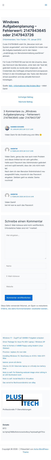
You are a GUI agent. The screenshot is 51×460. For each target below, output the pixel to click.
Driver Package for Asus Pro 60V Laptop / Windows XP (24, 342)
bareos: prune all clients (12, 362)
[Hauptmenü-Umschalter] (46, 5)
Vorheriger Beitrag (25, 97)
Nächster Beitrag (26, 102)
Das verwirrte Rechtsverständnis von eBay (19, 383)
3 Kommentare (9, 39)
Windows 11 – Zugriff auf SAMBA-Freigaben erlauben (23, 338)
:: (3, 5)
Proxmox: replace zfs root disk (14, 352)
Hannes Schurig (17, 127)
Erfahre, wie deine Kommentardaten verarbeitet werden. (24, 309)
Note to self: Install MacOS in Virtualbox (18, 379)
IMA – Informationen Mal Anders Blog (24, 86)
